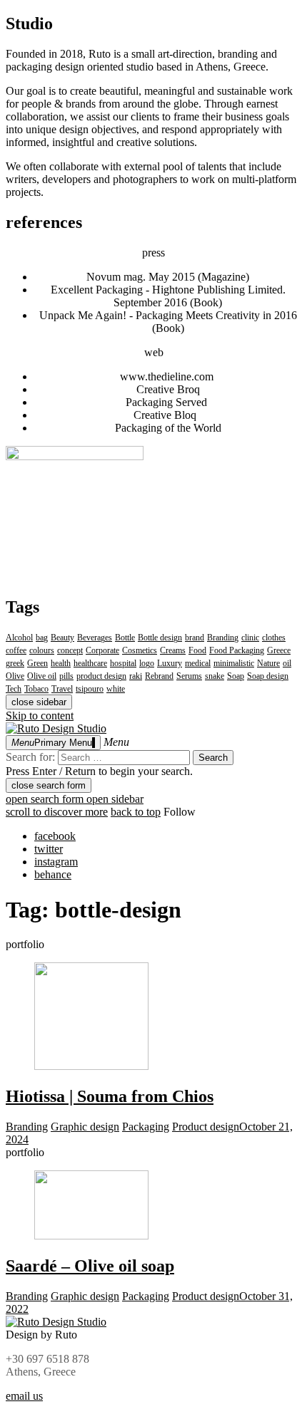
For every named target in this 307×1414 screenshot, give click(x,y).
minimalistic (233, 663)
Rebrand (159, 676)
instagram (56, 862)
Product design (205, 1127)
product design (101, 676)
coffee (16, 650)
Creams (173, 650)
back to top (136, 812)
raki (135, 676)
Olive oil (41, 676)
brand (194, 638)
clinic (250, 638)
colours (41, 650)
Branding (222, 638)
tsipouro (90, 689)
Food (197, 650)
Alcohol (19, 638)
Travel (62, 689)
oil (287, 663)
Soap (235, 676)
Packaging (145, 1127)
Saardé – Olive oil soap (90, 1266)
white (115, 689)
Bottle (125, 638)
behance (52, 874)
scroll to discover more (57, 812)
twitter (48, 849)
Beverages (94, 638)
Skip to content (40, 715)
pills (66, 676)
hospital (123, 663)
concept (70, 650)
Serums (189, 676)
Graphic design (85, 1127)
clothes (274, 638)
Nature (268, 663)
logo (146, 663)
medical (198, 663)
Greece (279, 650)
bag (42, 638)
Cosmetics (139, 650)
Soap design (267, 676)
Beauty (62, 638)
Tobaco (36, 689)
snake (214, 676)
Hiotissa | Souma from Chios (109, 1096)
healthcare (90, 663)
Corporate (102, 650)
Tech (13, 689)
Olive (15, 676)
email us (24, 1396)
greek (15, 663)
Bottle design (160, 638)
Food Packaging (236, 650)
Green (37, 663)
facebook (55, 836)
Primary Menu (51, 742)
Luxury (169, 663)
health (61, 663)
